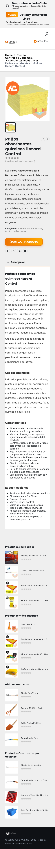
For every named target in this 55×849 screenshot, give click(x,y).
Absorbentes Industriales (29, 228)
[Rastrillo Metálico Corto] (11, 710)
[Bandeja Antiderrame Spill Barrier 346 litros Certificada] (11, 587)
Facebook (7, 250)
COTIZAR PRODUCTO (25, 241)
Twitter (13, 250)
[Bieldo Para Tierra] (11, 695)
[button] (7, 37)
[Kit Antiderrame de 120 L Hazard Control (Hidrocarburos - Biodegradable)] (11, 602)
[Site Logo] (11, 42)
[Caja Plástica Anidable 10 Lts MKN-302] (11, 812)
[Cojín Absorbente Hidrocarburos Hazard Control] (11, 671)
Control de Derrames (15, 231)
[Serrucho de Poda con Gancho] (11, 782)
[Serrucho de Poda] (11, 739)
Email (25, 250)
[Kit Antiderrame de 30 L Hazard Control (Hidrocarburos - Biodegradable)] (11, 656)
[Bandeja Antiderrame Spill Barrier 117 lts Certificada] (11, 641)
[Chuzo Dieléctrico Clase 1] (11, 572)
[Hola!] (47, 34)
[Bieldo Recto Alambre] (11, 767)
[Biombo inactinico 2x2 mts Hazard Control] (11, 557)
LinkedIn (19, 250)
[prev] (43, 139)
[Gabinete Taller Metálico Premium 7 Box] (11, 797)
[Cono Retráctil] (11, 626)
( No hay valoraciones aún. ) (20, 161)
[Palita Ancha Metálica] (11, 725)
